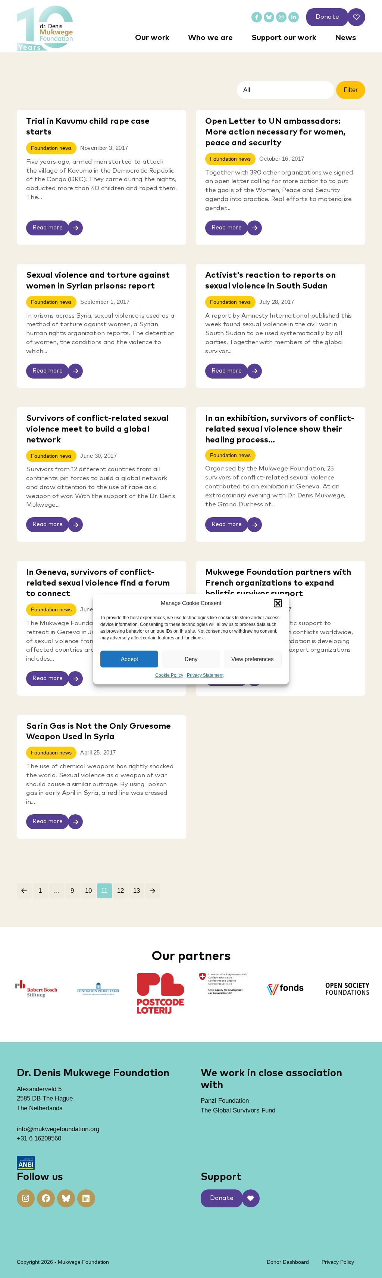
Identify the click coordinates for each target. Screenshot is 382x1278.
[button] (278, 603)
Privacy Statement (205, 675)
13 (136, 890)
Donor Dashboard (288, 1262)
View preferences (252, 659)
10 (88, 890)
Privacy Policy (338, 1262)
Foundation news (51, 148)
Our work (152, 37)
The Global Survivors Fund (238, 1110)
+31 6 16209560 (39, 1138)
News (345, 37)
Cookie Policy (169, 675)
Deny (191, 659)
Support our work (283, 37)
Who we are (210, 37)
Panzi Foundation (225, 1100)
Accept (129, 659)
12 (120, 890)
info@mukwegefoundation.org (58, 1129)
